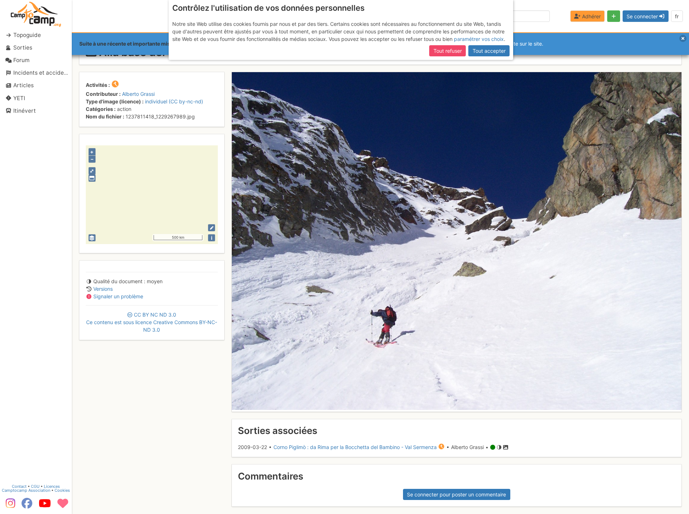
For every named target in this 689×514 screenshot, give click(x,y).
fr (677, 16)
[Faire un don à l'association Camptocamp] (62, 505)
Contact (19, 486)
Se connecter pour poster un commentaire (456, 494)
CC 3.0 (151, 322)
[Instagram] (9, 505)
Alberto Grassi (138, 94)
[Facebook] (27, 505)
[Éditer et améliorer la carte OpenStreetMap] (211, 227)
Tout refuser (447, 51)
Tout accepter (489, 51)
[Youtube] (45, 505)
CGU (35, 486)
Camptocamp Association (26, 490)
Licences (52, 486)
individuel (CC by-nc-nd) (174, 101)
